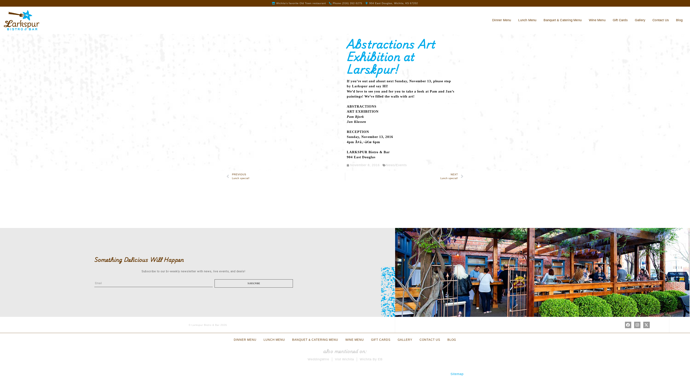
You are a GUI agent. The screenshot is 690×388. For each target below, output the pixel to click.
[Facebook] (628, 325)
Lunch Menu (527, 20)
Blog (679, 20)
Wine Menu (597, 20)
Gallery (640, 20)
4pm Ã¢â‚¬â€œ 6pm (363, 142)
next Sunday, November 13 (409, 81)
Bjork (359, 117)
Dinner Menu (501, 20)
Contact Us (660, 20)
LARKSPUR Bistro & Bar (368, 152)
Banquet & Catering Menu (563, 20)
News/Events (396, 165)
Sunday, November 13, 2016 (370, 137)
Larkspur (360, 86)
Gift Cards (620, 20)
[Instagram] (637, 325)
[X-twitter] (646, 325)
